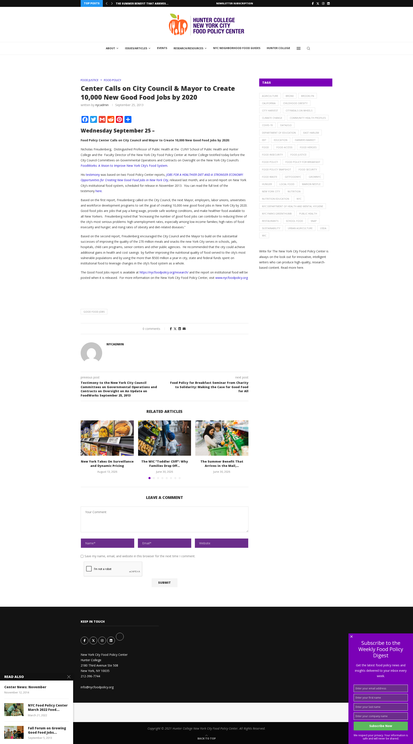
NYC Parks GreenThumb (277, 213)
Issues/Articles (136, 48)
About (110, 48)
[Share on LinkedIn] (179, 329)
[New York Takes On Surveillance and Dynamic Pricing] (107, 438)
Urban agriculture (300, 228)
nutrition (294, 191)
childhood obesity (295, 103)
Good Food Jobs (94, 311)
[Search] (308, 48)
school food (294, 220)
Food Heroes (308, 147)
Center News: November (25, 687)
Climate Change (272, 117)
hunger (267, 184)
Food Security (308, 169)
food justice (298, 154)
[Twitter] (317, 3)
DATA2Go (286, 125)
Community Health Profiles (308, 117)
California (269, 103)
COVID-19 (267, 125)
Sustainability (271, 228)
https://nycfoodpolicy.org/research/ (164, 272)
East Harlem (311, 132)
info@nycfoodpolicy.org (97, 687)
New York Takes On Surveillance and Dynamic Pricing (107, 463)
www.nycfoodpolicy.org (231, 278)
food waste (269, 176)
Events (162, 48)
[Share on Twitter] (175, 329)
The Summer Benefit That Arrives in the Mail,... (221, 463)
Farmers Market (305, 140)
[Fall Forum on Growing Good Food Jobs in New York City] (14, 732)
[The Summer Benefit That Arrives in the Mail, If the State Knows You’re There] (221, 438)
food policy (270, 162)
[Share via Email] (184, 329)
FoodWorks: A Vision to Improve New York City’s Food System (124, 166)
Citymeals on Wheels (299, 110)
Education (280, 140)
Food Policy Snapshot (276, 169)
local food (286, 184)
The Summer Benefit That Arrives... (142, 3)
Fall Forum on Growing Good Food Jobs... (47, 730)
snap (314, 220)
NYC (299, 198)
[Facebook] (313, 3)
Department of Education (279, 132)
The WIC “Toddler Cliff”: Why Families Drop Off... (164, 463)
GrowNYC (315, 176)
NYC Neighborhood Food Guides (236, 48)
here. (99, 191)
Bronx (290, 95)
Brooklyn (307, 95)
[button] (107, 3)
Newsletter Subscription (234, 3)
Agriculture (270, 95)
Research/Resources (188, 48)
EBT (264, 140)
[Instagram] (323, 3)
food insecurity (272, 154)
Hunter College (278, 48)
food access (284, 147)
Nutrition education (275, 198)
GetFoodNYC (293, 176)
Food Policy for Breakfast (302, 162)
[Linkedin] (328, 3)
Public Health (308, 213)
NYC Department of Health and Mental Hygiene (292, 206)
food (265, 147)
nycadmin (102, 105)
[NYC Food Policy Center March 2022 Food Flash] (14, 709)
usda (323, 228)
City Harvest (270, 110)
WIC (264, 235)
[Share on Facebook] (171, 329)
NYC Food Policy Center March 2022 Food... (48, 707)
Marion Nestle (311, 184)
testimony (93, 175)
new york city (271, 191)
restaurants (270, 220)
